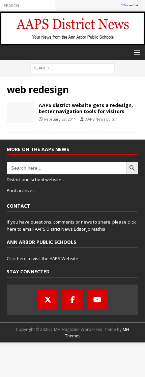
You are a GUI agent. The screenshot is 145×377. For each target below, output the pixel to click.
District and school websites (35, 179)
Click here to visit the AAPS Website (42, 258)
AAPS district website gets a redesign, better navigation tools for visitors (86, 108)
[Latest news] (20, 112)
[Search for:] (27, 5)
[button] (135, 52)
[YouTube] (97, 300)
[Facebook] (72, 300)
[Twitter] (48, 300)
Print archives (21, 190)
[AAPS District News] (72, 41)
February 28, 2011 (60, 119)
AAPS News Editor (101, 119)
